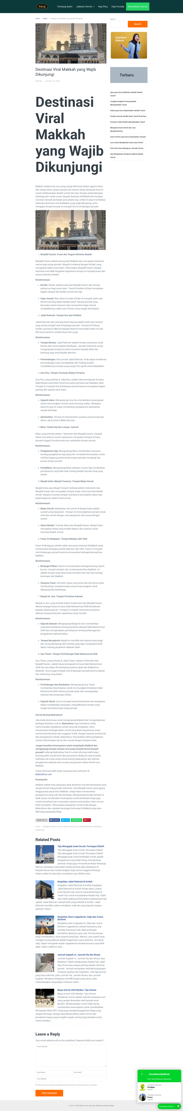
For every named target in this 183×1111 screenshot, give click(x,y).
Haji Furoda (118, 6)
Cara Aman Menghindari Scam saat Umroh (126, 143)
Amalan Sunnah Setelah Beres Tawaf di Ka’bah (128, 116)
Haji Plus (103, 6)
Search (113, 19)
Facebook (55, 820)
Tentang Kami (64, 6)
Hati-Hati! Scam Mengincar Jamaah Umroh (126, 148)
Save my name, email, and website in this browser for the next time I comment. (67, 1085)
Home (37, 18)
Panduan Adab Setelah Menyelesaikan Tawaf (127, 122)
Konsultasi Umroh (138, 6)
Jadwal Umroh (84, 6)
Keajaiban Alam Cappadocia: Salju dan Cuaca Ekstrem (80, 918)
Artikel (45, 18)
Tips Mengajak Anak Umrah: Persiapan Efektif (81, 846)
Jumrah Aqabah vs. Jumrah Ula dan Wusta (79, 954)
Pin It (88, 820)
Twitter (66, 820)
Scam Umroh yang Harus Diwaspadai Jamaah (128, 137)
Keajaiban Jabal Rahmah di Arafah (75, 881)
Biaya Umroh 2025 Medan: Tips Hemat (77, 990)
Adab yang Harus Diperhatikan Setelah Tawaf (127, 111)
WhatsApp (77, 820)
